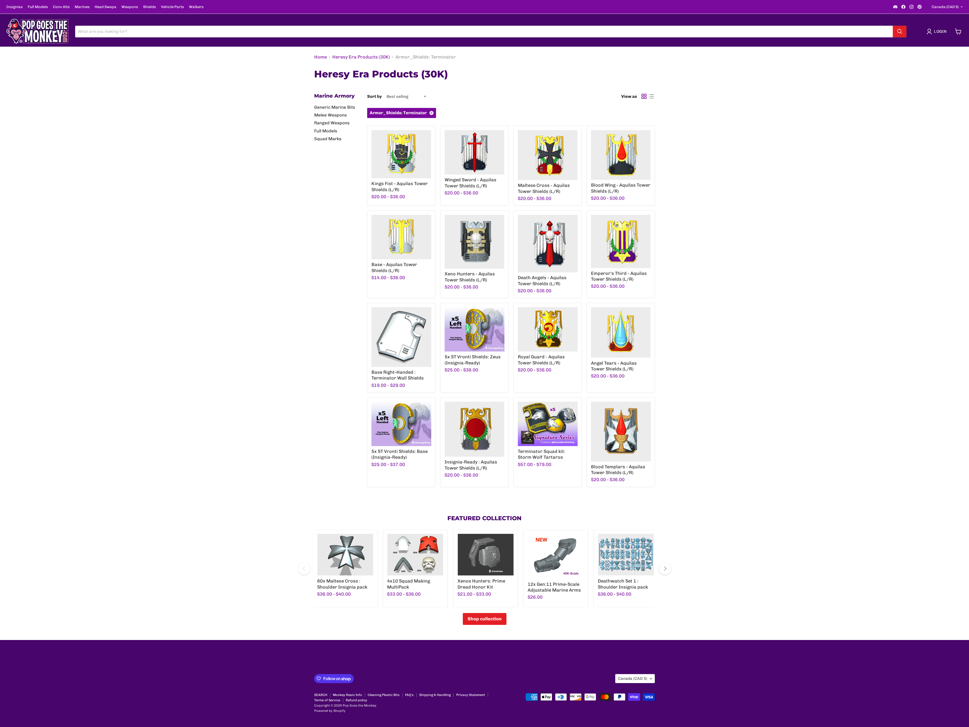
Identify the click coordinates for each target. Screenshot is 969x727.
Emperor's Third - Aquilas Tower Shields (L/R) (619, 276)
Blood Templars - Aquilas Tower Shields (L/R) (618, 470)
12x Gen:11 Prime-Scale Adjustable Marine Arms (554, 587)
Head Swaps (105, 7)
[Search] (899, 31)
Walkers (196, 7)
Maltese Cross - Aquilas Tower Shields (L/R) (544, 188)
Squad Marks (327, 138)
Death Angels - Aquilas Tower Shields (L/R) (542, 280)
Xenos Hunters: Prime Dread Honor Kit (481, 584)
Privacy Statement (470, 695)
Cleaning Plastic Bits (383, 695)
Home (320, 57)
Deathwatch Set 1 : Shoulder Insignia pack (623, 584)
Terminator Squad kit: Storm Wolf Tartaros (541, 454)
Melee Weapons (330, 115)
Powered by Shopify (329, 711)
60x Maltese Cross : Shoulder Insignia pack (342, 584)
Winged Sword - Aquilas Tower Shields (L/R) (470, 183)
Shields (149, 7)
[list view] (651, 96)
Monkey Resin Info (347, 695)
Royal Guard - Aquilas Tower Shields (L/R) (541, 360)
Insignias (14, 7)
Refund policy (356, 700)
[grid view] (644, 96)
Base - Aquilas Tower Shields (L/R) (394, 267)
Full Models (38, 7)
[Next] (665, 569)
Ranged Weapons (331, 122)
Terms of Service (327, 700)
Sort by (374, 96)
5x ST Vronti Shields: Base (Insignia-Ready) (399, 454)
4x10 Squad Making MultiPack (408, 584)
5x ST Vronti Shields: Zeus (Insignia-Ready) (473, 360)
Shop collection (485, 619)
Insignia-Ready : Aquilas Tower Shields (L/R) (471, 465)
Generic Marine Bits (334, 107)
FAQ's (409, 695)
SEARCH (320, 695)
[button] (938, 31)
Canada (945, 7)
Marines (82, 7)
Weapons (129, 7)
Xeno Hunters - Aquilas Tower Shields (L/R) (470, 277)
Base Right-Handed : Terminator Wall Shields (397, 375)
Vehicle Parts (172, 7)
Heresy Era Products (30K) (361, 57)
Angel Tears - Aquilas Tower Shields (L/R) (614, 366)
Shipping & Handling (435, 695)
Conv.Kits (61, 7)
